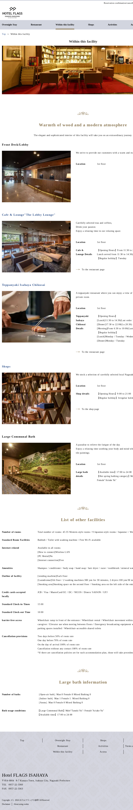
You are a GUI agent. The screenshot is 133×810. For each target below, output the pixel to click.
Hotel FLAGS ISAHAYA (25, 775)
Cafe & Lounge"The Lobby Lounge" (28, 214)
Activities (103, 746)
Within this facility (63, 752)
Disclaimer (6, 804)
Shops (6, 366)
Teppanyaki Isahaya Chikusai (23, 284)
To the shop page (90, 409)
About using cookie (21, 804)
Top (22, 740)
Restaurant (62, 746)
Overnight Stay (63, 740)
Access (103, 752)
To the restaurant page (93, 269)
